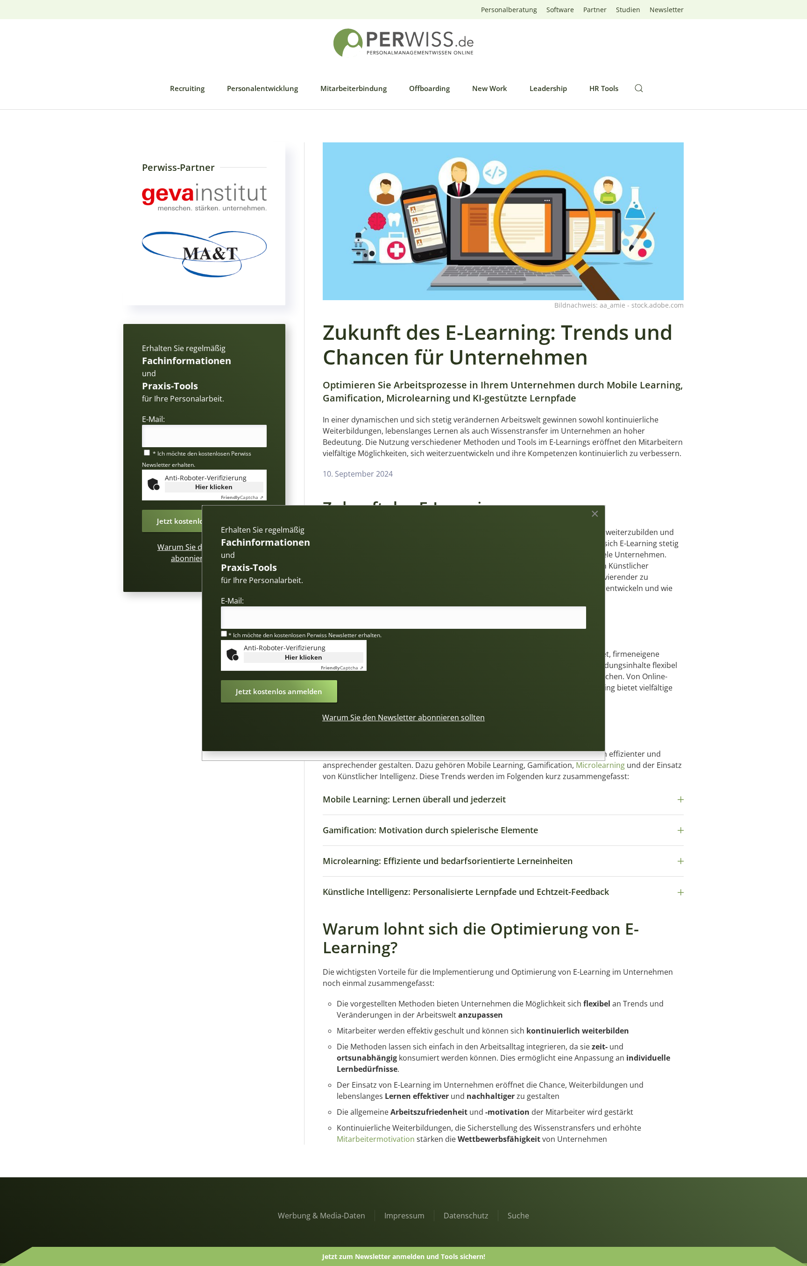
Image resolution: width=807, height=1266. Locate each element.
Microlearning (600, 765)
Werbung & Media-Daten (321, 1215)
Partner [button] (595, 9)
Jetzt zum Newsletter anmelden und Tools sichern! (403, 1256)
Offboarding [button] (429, 88)
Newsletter (667, 9)
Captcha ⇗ (242, 497)
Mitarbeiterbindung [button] (353, 88)
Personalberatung (509, 9)
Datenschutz (466, 1215)
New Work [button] (489, 88)
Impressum (404, 1215)
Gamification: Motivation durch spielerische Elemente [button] (430, 830)
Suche (518, 1215)
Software (560, 9)
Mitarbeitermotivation (376, 1139)
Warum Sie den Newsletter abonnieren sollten (403, 717)
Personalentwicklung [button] (262, 88)
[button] (639, 88)
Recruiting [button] (187, 88)
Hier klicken (214, 487)
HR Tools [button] (603, 88)
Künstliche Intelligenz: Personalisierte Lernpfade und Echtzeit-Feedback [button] (466, 891)
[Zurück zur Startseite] (403, 43)
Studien (628, 9)
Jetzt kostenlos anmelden (200, 521)
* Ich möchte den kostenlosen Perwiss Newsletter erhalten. (304, 635)
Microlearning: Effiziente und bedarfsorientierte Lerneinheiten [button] (448, 860)
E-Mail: (153, 419)
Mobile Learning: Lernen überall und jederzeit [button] (414, 799)
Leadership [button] (548, 88)
